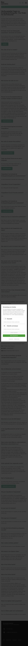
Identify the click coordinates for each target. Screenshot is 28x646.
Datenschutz (16, 339)
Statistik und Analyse (12, 326)
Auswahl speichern (14, 332)
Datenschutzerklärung (19, 314)
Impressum (11, 339)
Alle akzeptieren (14, 335)
